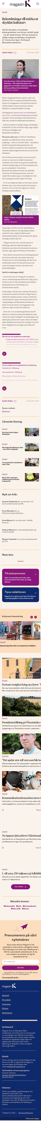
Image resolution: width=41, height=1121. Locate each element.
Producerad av (32, 1118)
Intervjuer (5, 756)
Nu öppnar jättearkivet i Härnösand (21, 835)
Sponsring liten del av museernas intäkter (18, 646)
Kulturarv (6, 411)
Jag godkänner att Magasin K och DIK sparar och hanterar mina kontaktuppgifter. (20, 973)
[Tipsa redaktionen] (35, 593)
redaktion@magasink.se (16, 1067)
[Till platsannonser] (35, 574)
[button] (4, 354)
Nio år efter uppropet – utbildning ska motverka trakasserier (10, 479)
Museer (26, 909)
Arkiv (19, 906)
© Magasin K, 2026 (8, 1113)
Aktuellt (4, 12)
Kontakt (5, 1056)
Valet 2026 (16, 909)
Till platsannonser (15, 573)
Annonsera (6, 1088)
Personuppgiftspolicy (10, 977)
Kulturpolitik (10, 906)
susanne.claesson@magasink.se (14, 1075)
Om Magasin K (7, 1027)
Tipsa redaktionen (15, 592)
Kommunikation (30, 906)
